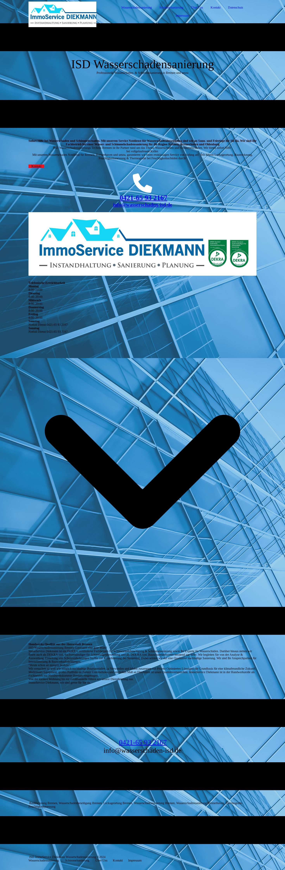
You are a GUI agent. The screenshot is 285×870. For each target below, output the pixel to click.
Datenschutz (235, 7)
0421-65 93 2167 (143, 742)
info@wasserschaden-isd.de (142, 205)
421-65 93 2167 (145, 198)
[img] (62, 13)
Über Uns (197, 7)
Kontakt (215, 7)
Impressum (182, 15)
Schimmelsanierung (171, 7)
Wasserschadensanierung (136, 7)
